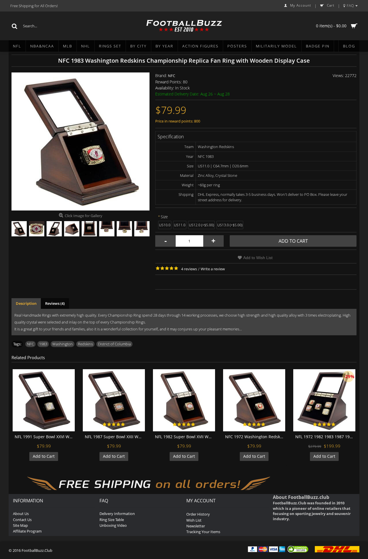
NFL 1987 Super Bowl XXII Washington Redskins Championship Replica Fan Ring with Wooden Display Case (115, 436)
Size (164, 216)
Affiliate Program (27, 531)
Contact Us (22, 519)
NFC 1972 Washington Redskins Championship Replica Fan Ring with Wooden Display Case (255, 436)
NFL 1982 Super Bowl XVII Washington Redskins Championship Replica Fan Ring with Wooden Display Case (185, 436)
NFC (171, 75)
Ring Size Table (111, 519)
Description (26, 303)
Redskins (85, 343)
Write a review (213, 268)
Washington (62, 343)
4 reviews (189, 268)
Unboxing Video (113, 525)
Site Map (20, 525)
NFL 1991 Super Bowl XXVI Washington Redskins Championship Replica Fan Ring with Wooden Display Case (45, 436)
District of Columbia (114, 343)
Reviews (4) (55, 303)
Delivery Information (117, 513)
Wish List (194, 520)
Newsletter (195, 526)
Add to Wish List (258, 257)
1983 (43, 343)
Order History (198, 514)
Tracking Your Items (203, 531)
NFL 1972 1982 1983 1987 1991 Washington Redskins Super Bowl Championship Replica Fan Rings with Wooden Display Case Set (325, 436)
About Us (21, 513)
